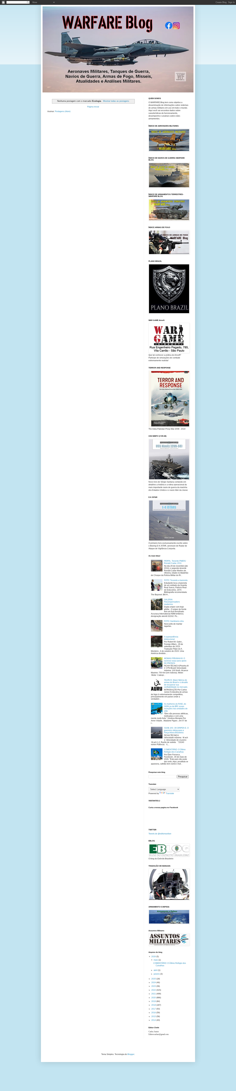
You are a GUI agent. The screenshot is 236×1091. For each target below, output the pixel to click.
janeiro (157, 974)
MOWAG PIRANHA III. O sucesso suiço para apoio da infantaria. (175, 660)
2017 (153, 1009)
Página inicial (93, 107)
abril (156, 970)
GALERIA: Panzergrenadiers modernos (172, 601)
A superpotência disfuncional (171, 638)
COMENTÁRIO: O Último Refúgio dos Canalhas (175, 750)
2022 (153, 990)
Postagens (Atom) (62, 111)
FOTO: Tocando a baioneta (176, 580)
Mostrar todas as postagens (116, 101)
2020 (153, 997)
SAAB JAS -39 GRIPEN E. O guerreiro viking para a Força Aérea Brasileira (176, 730)
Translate (170, 793)
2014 (153, 1020)
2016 (153, 1012)
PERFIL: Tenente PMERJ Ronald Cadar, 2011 (175, 562)
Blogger (130, 1054)
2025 (153, 979)
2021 (153, 994)
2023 (153, 986)
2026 (153, 956)
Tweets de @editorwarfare (160, 834)
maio (156, 960)
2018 (153, 1005)
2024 (153, 982)
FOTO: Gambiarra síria (174, 621)
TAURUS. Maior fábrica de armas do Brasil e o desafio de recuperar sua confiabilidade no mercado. (176, 683)
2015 (153, 1016)
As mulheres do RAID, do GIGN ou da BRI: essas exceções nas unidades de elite (176, 707)
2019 (153, 1001)
